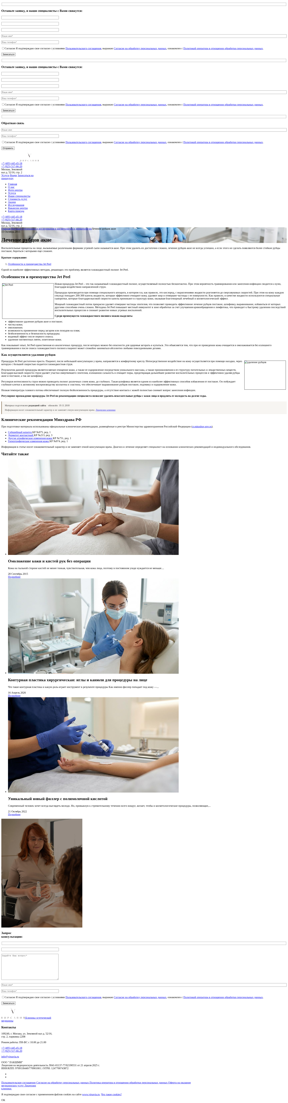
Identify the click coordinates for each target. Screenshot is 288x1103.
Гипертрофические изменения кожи (29, 441)
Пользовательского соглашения (83, 48)
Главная (12, 184)
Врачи (13, 175)
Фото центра (15, 190)
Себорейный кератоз (20, 432)
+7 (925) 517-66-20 (11, 166)
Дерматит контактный (21, 435)
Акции (12, 202)
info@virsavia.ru (10, 1056)
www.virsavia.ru (91, 1094)
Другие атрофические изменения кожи (30, 438)
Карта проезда (16, 211)
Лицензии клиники (106, 410)
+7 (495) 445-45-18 (11, 163)
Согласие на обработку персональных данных (140, 48)
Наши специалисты (19, 196)
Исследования (16, 205)
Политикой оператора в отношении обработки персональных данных (223, 48)
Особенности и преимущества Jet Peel (29, 264)
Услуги (5, 175)
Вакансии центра (18, 208)
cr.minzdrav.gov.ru (202, 426)
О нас (11, 187)
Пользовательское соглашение (18, 1082)
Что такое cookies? (111, 1094)
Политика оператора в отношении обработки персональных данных (129, 1082)
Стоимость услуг (17, 199)
